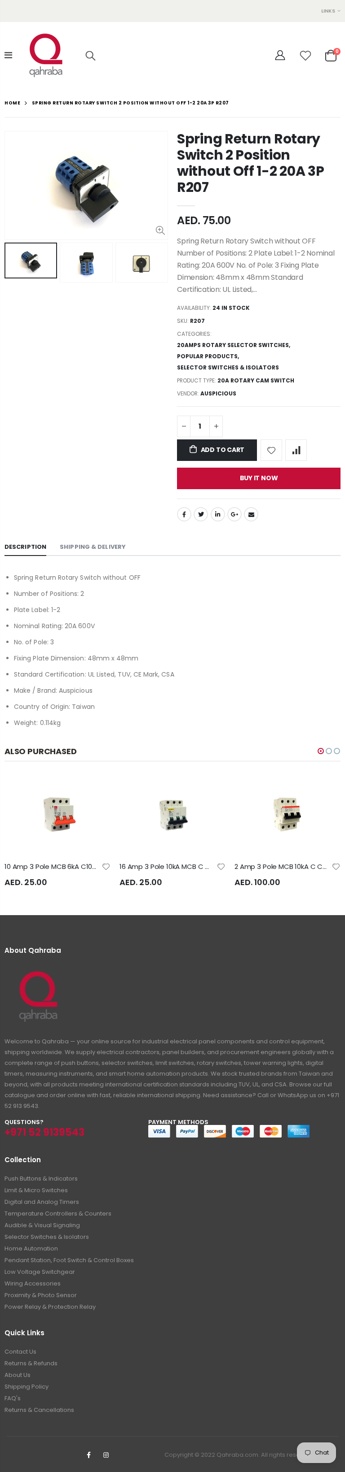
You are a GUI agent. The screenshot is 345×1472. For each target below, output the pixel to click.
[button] (321, 751)
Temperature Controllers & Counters (57, 1213)
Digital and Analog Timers (41, 1202)
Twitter (201, 514)
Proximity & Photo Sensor (40, 1295)
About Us (17, 1375)
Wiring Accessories (32, 1283)
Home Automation (31, 1248)
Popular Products (207, 356)
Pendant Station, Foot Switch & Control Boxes (69, 1260)
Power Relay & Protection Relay (50, 1307)
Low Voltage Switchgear (39, 1272)
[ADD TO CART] (96, 790)
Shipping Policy (26, 1386)
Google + (234, 514)
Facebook (184, 514)
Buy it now (259, 477)
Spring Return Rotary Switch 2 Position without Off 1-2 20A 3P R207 (250, 163)
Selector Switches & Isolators (228, 367)
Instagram (106, 1455)
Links (328, 10)
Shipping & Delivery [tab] (93, 547)
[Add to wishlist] (271, 450)
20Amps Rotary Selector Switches (233, 345)
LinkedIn (218, 514)
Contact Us (20, 1351)
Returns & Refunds (31, 1363)
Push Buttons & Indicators (41, 1178)
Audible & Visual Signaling (42, 1225)
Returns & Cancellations (39, 1410)
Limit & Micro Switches (36, 1190)
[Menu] (8, 55)
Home (12, 103)
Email (251, 514)
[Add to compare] (296, 450)
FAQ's (12, 1398)
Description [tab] (25, 547)
